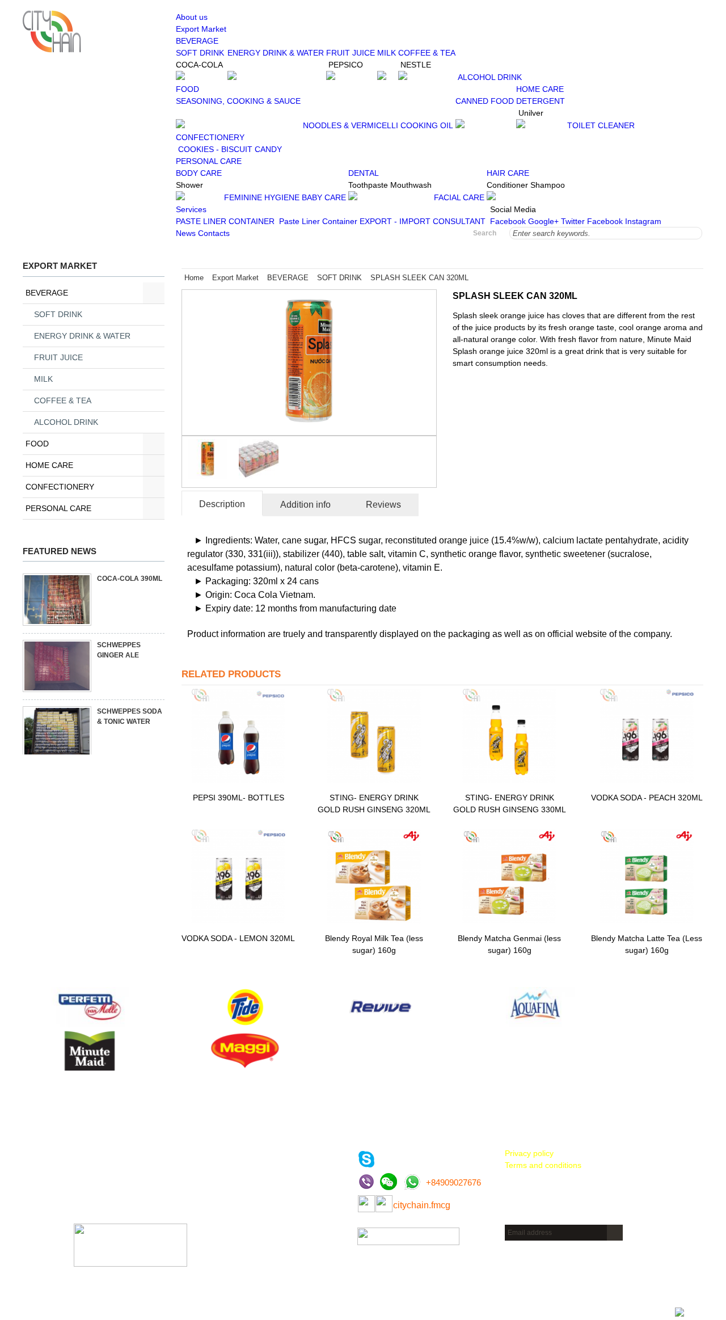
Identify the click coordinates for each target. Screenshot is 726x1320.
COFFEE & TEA (426, 52)
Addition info (305, 504)
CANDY (268, 149)
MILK (386, 52)
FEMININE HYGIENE (261, 197)
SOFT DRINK (200, 52)
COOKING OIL (426, 125)
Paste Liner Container (318, 221)
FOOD (37, 443)
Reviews (383, 504)
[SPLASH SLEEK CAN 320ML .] (309, 428)
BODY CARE (199, 173)
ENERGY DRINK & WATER (275, 52)
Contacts (214, 233)
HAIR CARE (508, 173)
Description (222, 504)
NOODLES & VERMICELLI (350, 125)
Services (191, 209)
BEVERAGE (47, 292)
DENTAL (363, 173)
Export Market (201, 28)
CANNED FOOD (484, 101)
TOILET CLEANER (601, 125)
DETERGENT (540, 101)
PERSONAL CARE (58, 508)
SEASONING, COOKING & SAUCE (238, 101)
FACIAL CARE (459, 197)
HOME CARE (49, 465)
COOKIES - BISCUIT (215, 149)
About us (192, 17)
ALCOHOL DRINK (490, 77)
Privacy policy (529, 1153)
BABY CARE (324, 197)
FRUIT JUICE (350, 52)
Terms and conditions (543, 1165)
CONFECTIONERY (60, 486)
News (186, 233)
